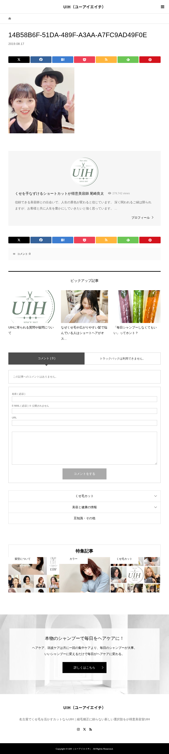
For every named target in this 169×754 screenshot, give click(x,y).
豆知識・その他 (84, 518)
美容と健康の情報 (84, 507)
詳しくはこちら (84, 667)
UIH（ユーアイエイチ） (84, 6)
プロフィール (140, 217)
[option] (33, 575)
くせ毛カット (84, 496)
